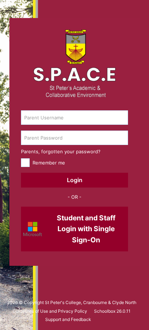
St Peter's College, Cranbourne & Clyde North (90, 302)
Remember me (49, 163)
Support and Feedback (68, 319)
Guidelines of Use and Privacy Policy (50, 311)
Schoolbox (104, 311)
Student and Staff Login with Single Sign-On (86, 229)
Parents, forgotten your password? (61, 151)
